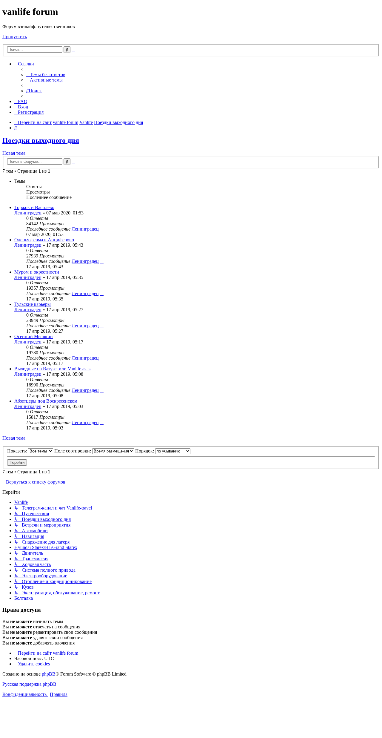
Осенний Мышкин (33, 336)
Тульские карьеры (32, 304)
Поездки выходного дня (40, 140)
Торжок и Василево (34, 207)
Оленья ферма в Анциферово (44, 239)
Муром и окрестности (36, 271)
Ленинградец (27, 212)
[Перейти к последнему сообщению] (102, 228)
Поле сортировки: (73, 450)
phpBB (49, 673)
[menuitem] (45, 74)
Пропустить (14, 36)
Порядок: (145, 450)
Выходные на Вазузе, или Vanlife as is (52, 368)
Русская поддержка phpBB (29, 684)
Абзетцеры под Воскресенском (45, 400)
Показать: (17, 450)
